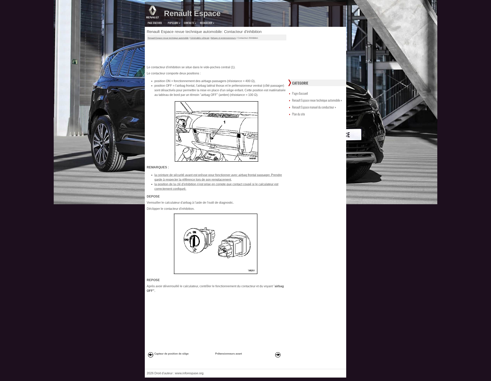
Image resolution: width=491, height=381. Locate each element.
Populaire (174, 23)
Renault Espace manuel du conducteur (314, 107)
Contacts (190, 23)
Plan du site (298, 114)
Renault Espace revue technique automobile (168, 38)
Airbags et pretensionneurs (223, 38)
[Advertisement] (216, 51)
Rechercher (207, 23)
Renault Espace (192, 13)
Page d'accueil (155, 23)
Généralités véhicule (199, 38)
